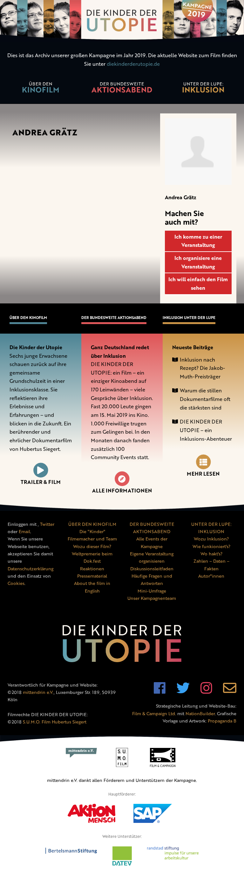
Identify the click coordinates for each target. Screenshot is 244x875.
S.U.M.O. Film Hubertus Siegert (54, 721)
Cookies (16, 583)
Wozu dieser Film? (92, 546)
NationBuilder (200, 713)
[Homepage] (122, 21)
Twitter (47, 524)
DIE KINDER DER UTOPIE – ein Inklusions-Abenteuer (206, 430)
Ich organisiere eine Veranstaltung (198, 262)
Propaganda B (222, 720)
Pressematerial (92, 576)
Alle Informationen (122, 490)
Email (24, 531)
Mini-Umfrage (152, 590)
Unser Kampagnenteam (151, 598)
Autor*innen (211, 576)
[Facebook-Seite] (160, 691)
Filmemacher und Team (92, 538)
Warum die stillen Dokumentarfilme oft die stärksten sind (205, 399)
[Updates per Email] (229, 691)
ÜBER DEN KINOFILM (92, 524)
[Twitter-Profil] (183, 691)
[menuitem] (40, 88)
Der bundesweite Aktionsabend (113, 317)
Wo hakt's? (211, 553)
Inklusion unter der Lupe (189, 317)
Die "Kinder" (92, 531)
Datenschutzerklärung (30, 568)
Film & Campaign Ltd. (154, 713)
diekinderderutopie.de (133, 64)
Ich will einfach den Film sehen (198, 283)
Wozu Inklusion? (211, 538)
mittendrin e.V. (38, 692)
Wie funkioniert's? (211, 546)
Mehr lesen (203, 474)
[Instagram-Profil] (206, 691)
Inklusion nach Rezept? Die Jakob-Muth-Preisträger (202, 368)
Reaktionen (92, 568)
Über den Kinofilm (28, 317)
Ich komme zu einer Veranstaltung (198, 241)
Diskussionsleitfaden (151, 568)
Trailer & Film (41, 482)
